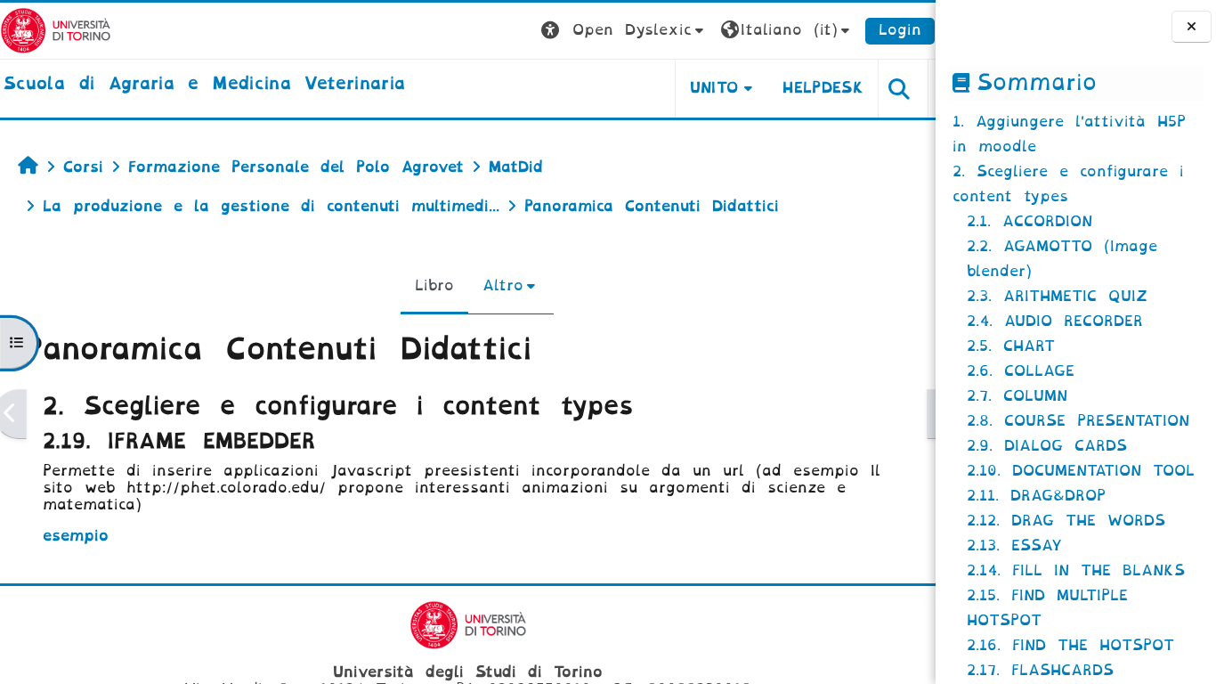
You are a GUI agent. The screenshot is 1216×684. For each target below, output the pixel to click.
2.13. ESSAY (1014, 545)
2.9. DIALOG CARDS (1047, 445)
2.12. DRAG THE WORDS (1066, 520)
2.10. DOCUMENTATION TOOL (1081, 470)
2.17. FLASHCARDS (1040, 670)
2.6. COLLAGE (1020, 370)
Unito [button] (714, 87)
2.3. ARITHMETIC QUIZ (1057, 296)
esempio (76, 535)
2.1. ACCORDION (1029, 221)
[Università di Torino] (55, 29)
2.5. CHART (1011, 346)
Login (900, 29)
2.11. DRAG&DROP (1036, 495)
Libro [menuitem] (434, 285)
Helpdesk (822, 87)
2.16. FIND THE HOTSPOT (1070, 645)
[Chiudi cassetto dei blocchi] (1191, 27)
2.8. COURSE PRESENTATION (1078, 420)
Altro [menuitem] (502, 285)
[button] (624, 31)
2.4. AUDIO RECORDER (1055, 321)
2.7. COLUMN (1017, 395)
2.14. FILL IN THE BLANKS (1076, 570)
